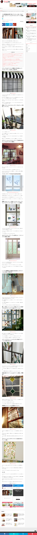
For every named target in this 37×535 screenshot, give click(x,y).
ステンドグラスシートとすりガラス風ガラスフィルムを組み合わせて (11, 62)
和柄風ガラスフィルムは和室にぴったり (7, 64)
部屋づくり (28, 50)
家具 (27, 47)
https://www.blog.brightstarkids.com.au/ (13, 192)
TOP (1, 10)
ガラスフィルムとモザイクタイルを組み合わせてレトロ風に (10, 65)
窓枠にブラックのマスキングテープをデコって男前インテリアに (10, 54)
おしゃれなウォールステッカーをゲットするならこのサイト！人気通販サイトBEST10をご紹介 (31, 37)
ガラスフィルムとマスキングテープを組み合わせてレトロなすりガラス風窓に (12, 55)
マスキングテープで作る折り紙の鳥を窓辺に (8, 56)
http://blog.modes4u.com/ (13, 260)
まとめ (3, 66)
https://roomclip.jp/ (13, 463)
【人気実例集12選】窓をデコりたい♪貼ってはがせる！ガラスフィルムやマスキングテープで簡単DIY (31, 39)
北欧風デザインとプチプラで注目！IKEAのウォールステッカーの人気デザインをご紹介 (31, 28)
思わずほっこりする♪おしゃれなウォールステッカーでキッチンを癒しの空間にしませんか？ (31, 31)
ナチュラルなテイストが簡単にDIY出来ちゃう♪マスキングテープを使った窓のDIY (12, 53)
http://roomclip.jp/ (13, 93)
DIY (27, 44)
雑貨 (27, 51)
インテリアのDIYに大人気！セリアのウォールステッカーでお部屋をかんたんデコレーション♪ (31, 34)
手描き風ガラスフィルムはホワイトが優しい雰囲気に (9, 63)
